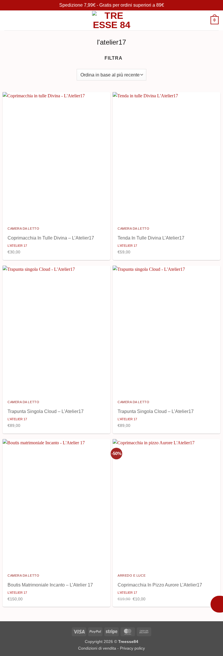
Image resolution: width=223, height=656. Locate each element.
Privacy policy (132, 648)
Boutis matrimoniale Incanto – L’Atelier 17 (50, 584)
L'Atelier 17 (17, 245)
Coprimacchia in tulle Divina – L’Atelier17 (51, 237)
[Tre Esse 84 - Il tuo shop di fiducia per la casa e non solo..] (111, 20)
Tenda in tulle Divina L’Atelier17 (151, 237)
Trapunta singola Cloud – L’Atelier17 (46, 411)
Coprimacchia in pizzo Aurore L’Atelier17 (160, 584)
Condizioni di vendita (97, 648)
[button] (7, 20)
